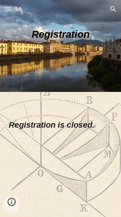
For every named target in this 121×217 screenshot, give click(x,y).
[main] (60, 46)
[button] (7, 9)
